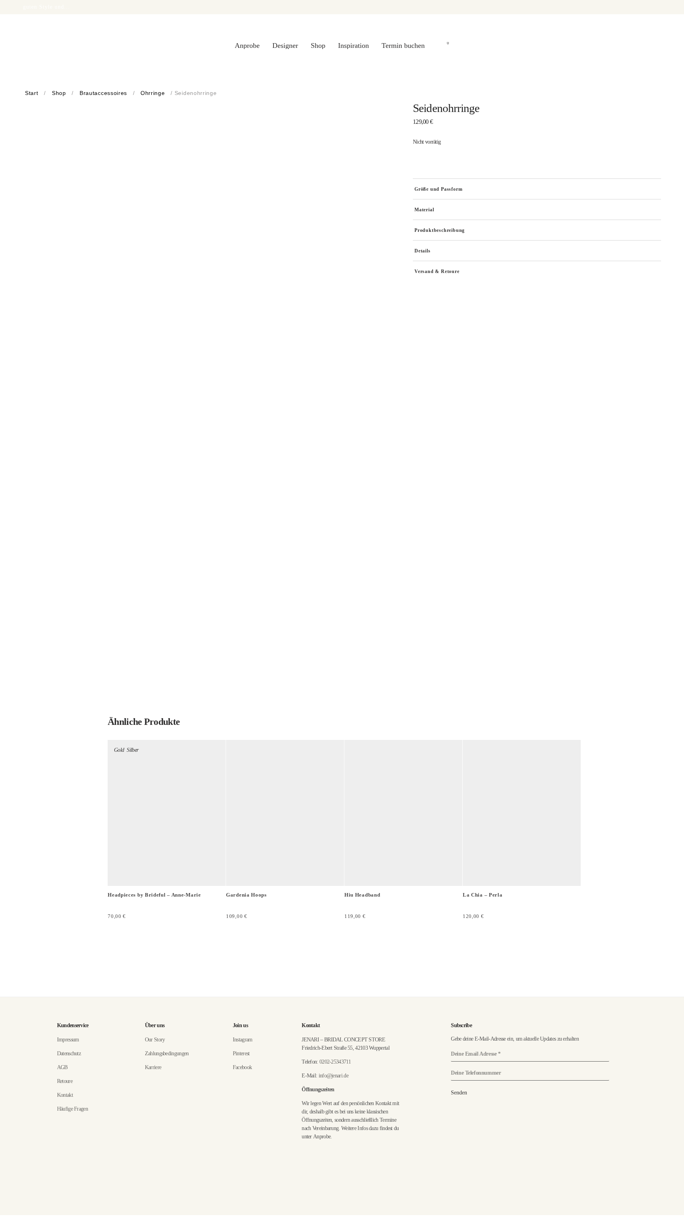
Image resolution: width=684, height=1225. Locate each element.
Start (31, 93)
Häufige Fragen (72, 1109)
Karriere (153, 1067)
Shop (318, 45)
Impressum (68, 1040)
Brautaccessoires (103, 93)
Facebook (242, 1067)
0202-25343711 (335, 1062)
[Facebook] (645, 1219)
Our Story (155, 1040)
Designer (285, 45)
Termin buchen (403, 45)
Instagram (243, 1040)
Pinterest (241, 1053)
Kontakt (65, 1095)
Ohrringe (153, 93)
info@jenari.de (333, 1076)
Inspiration (353, 45)
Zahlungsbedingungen (167, 1053)
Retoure (64, 1081)
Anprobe (247, 45)
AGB (62, 1067)
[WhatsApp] (658, 1219)
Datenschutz (69, 1053)
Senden (459, 1093)
